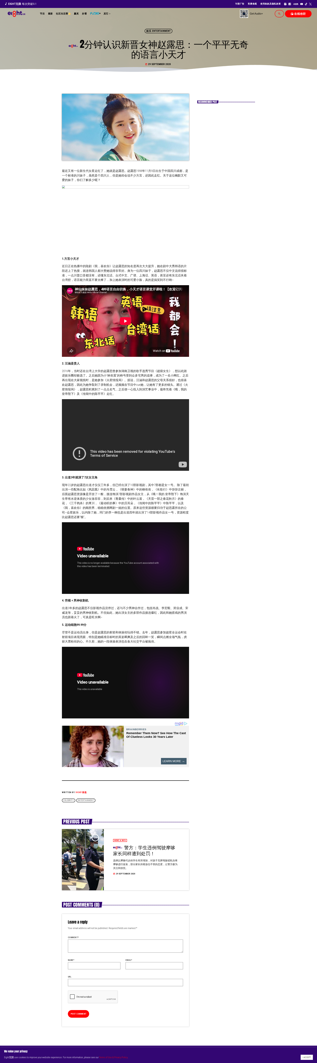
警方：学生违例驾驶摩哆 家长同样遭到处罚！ (144, 850)
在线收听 (298, 13)
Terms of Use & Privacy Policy (113, 1057)
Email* (128, 960)
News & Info (120, 840)
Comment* (73, 937)
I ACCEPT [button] (307, 1057)
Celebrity (68, 800)
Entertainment (86, 800)
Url (69, 977)
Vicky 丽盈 (81, 792)
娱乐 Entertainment (158, 30)
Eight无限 (20, 3)
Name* (71, 960)
